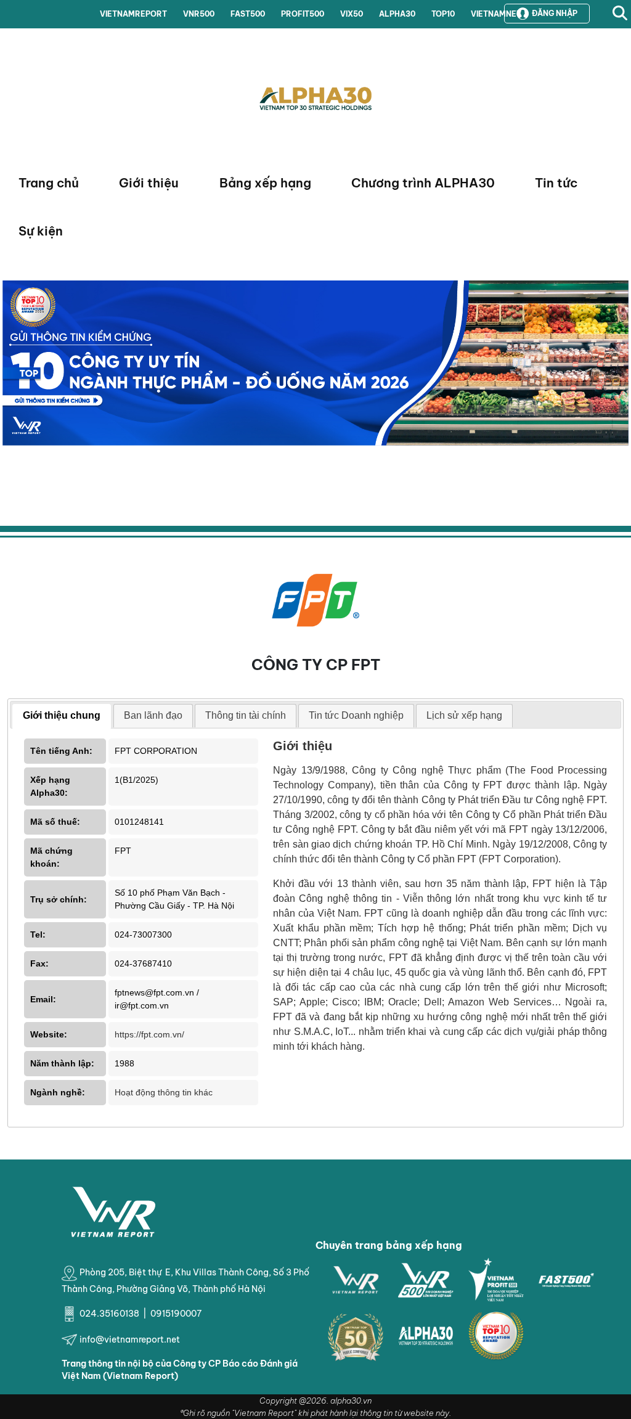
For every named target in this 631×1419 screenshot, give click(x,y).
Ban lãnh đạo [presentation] (153, 715)
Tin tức (556, 182)
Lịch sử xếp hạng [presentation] (464, 715)
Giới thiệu (149, 182)
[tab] (61, 716)
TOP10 (443, 13)
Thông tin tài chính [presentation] (245, 715)
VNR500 (198, 13)
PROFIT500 (302, 13)
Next (11, 391)
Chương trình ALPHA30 (423, 182)
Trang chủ (48, 182)
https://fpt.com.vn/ (149, 1034)
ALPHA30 (397, 13)
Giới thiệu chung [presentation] (61, 715)
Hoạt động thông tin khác (164, 1092)
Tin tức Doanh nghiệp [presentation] (356, 715)
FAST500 (247, 13)
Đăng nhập (554, 13)
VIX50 (351, 13)
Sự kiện (40, 231)
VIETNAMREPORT (133, 13)
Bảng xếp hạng (265, 182)
